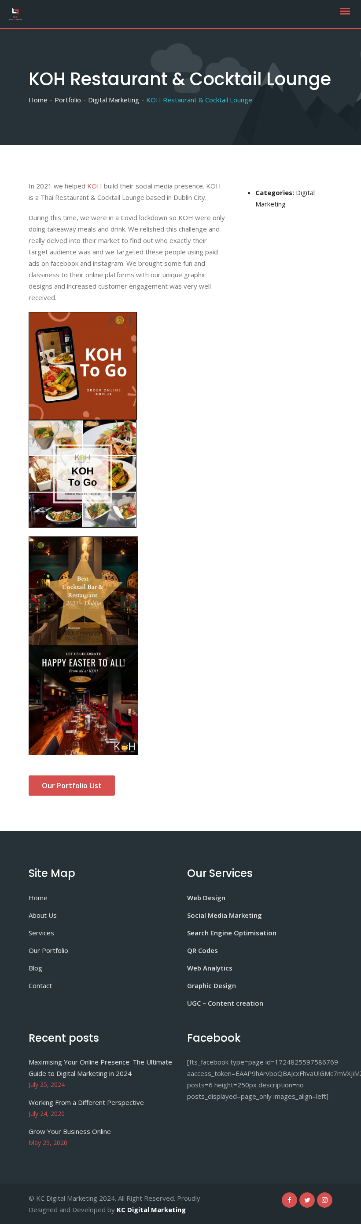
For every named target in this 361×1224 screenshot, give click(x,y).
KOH (94, 185)
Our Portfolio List (72, 785)
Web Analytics (209, 967)
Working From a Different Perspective (86, 1102)
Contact (40, 985)
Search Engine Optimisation (231, 932)
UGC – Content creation (225, 1003)
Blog (35, 967)
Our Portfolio (48, 950)
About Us (43, 915)
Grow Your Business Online (70, 1131)
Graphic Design (211, 985)
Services (41, 932)
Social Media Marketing (224, 915)
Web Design (206, 897)
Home (38, 897)
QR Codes (202, 950)
